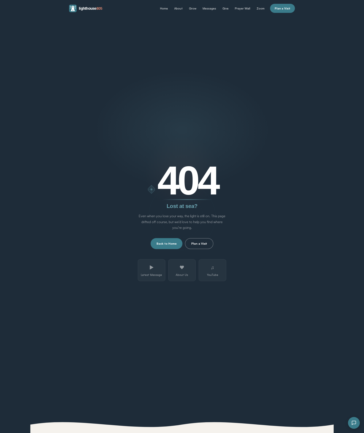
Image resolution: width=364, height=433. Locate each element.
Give (225, 8)
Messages (209, 8)
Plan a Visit (282, 8)
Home (164, 8)
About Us (182, 270)
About (178, 8)
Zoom (261, 8)
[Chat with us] (354, 423)
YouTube (212, 270)
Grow (192, 8)
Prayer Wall (242, 8)
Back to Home (167, 243)
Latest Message (151, 270)
